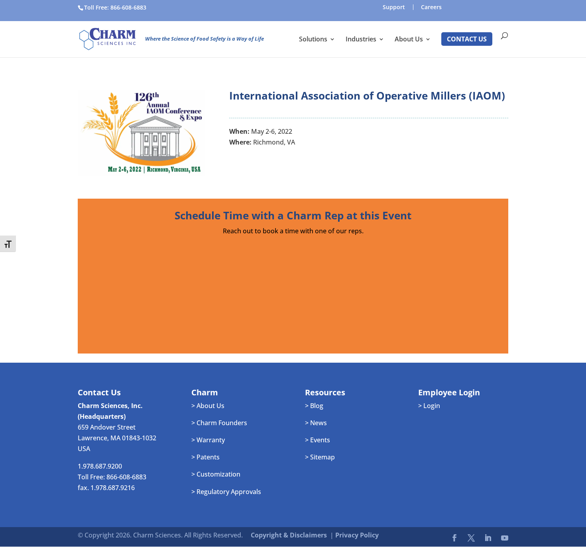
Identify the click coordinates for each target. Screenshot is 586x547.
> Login (429, 405)
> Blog (314, 405)
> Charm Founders (219, 422)
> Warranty (208, 440)
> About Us (207, 405)
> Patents (205, 457)
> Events (317, 440)
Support (394, 7)
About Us (409, 39)
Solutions (313, 39)
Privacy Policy (357, 535)
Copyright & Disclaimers (289, 535)
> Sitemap (320, 457)
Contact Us (467, 39)
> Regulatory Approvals (226, 491)
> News (316, 422)
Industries (361, 39)
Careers (431, 7)
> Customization (215, 474)
